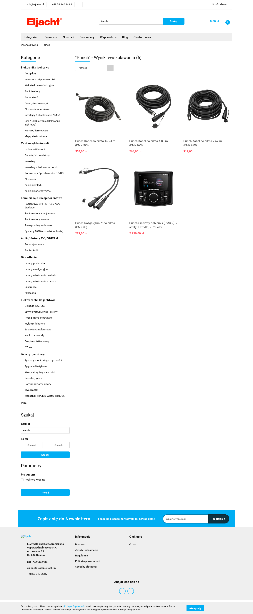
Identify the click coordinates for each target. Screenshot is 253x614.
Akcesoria (30, 179)
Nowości (68, 37)
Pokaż (45, 492)
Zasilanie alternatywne (38, 190)
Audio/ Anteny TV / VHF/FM (40, 238)
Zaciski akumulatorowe (38, 329)
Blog (125, 37)
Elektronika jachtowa (35, 67)
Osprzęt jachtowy (33, 354)
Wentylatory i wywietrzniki (39, 372)
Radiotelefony (33, 91)
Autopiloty (31, 73)
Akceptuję (195, 608)
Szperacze (30, 286)
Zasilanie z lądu (34, 184)
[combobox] (94, 68)
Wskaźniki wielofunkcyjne (39, 85)
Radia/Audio (32, 250)
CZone (28, 347)
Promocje (50, 37)
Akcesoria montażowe (38, 109)
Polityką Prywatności (74, 606)
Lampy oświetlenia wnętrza (41, 281)
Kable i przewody (34, 335)
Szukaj (45, 454)
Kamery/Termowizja (36, 130)
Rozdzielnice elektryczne (39, 317)
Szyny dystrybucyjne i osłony (41, 311)
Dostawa (80, 544)
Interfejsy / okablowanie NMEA (43, 114)
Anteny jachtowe (34, 244)
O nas (132, 544)
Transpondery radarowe (38, 225)
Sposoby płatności (86, 566)
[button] (82, 537)
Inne (24, 403)
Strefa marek (142, 37)
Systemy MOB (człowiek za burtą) (44, 231)
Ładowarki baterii (35, 149)
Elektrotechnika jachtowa (38, 300)
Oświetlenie (29, 257)
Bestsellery (87, 37)
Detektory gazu (33, 378)
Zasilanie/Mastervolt (35, 143)
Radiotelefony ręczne (37, 219)
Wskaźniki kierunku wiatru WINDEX (45, 395)
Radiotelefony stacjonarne (40, 213)
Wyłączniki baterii (35, 323)
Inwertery (30, 161)
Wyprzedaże (108, 37)
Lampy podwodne (35, 263)
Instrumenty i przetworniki (40, 79)
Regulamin (81, 555)
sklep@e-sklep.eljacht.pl (41, 567)
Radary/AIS (32, 97)
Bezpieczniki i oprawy (37, 341)
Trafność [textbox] (82, 67)
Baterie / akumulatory (37, 155)
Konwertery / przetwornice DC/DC (44, 173)
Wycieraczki (31, 389)
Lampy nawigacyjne (36, 269)
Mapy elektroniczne (36, 136)
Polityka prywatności (87, 561)
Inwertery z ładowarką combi (41, 167)
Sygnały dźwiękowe (36, 366)
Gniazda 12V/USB (35, 305)
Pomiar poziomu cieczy (38, 383)
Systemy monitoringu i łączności (43, 360)
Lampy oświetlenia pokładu (41, 275)
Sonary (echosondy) (36, 103)
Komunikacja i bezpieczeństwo (42, 198)
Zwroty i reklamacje (86, 549)
